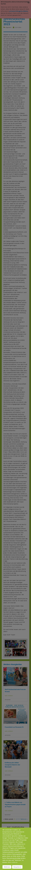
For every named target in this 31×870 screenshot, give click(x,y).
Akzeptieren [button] (17, 867)
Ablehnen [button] (7, 867)
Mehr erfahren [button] (12, 862)
